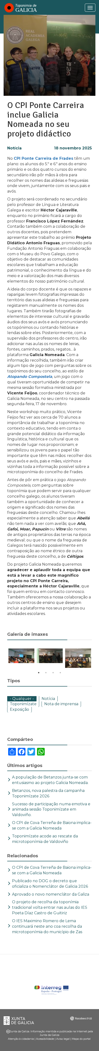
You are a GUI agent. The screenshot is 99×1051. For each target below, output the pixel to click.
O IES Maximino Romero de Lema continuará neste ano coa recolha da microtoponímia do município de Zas (48, 926)
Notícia (14, 148)
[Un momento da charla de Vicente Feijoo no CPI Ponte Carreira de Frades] (21, 655)
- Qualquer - (22, 698)
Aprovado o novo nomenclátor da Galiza (50, 894)
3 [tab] (53, 672)
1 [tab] (38, 672)
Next (95, 659)
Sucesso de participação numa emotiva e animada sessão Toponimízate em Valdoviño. (51, 809)
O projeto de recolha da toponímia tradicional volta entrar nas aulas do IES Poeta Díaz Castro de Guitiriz (49, 907)
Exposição (19, 709)
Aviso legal (63, 1038)
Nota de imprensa (61, 704)
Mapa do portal (81, 1038)
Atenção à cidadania (21, 1038)
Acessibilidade (45, 1038)
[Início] (20, 7)
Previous (3, 659)
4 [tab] (60, 672)
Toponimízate (23, 704)
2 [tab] (45, 672)
